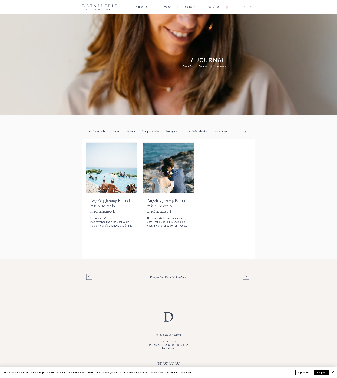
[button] (227, 7)
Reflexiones (221, 131)
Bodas (116, 131)
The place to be (150, 131)
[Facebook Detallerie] (177, 362)
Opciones (303, 372)
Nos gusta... (172, 131)
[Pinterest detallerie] (171, 362)
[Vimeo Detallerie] (165, 362)
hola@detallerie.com (168, 334)
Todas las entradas (96, 131)
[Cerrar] (333, 372)
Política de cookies (181, 372)
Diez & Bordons (175, 277)
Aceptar (321, 372)
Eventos (130, 131)
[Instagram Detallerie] (159, 362)
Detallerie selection (197, 131)
